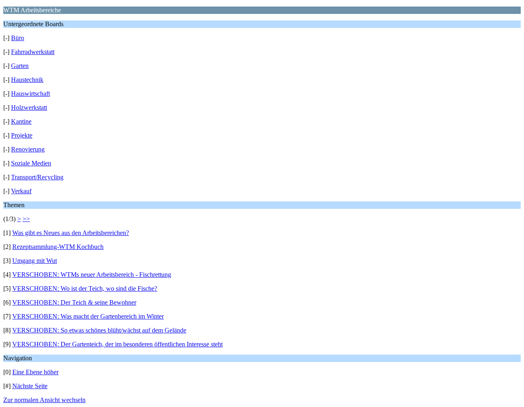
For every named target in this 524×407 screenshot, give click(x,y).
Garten (20, 65)
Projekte (21, 135)
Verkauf (21, 191)
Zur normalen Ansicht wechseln (44, 399)
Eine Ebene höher (35, 372)
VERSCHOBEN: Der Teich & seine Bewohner (74, 302)
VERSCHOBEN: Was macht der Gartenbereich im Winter (88, 316)
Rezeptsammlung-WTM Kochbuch (58, 246)
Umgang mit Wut (34, 260)
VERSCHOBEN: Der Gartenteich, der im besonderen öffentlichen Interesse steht (117, 344)
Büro (17, 37)
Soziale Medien (31, 163)
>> (26, 218)
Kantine (21, 121)
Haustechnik (27, 79)
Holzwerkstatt (29, 107)
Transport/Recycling (37, 177)
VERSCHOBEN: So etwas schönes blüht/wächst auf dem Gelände (99, 330)
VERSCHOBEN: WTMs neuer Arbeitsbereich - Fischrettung (91, 274)
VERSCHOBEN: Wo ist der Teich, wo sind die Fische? (84, 288)
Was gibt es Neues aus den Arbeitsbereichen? (70, 232)
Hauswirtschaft (30, 93)
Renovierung (28, 149)
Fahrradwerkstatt (32, 51)
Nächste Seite (29, 385)
